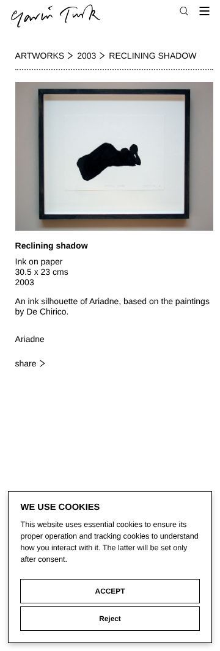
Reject (110, 618)
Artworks (40, 55)
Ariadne (30, 339)
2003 (86, 55)
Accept (110, 591)
